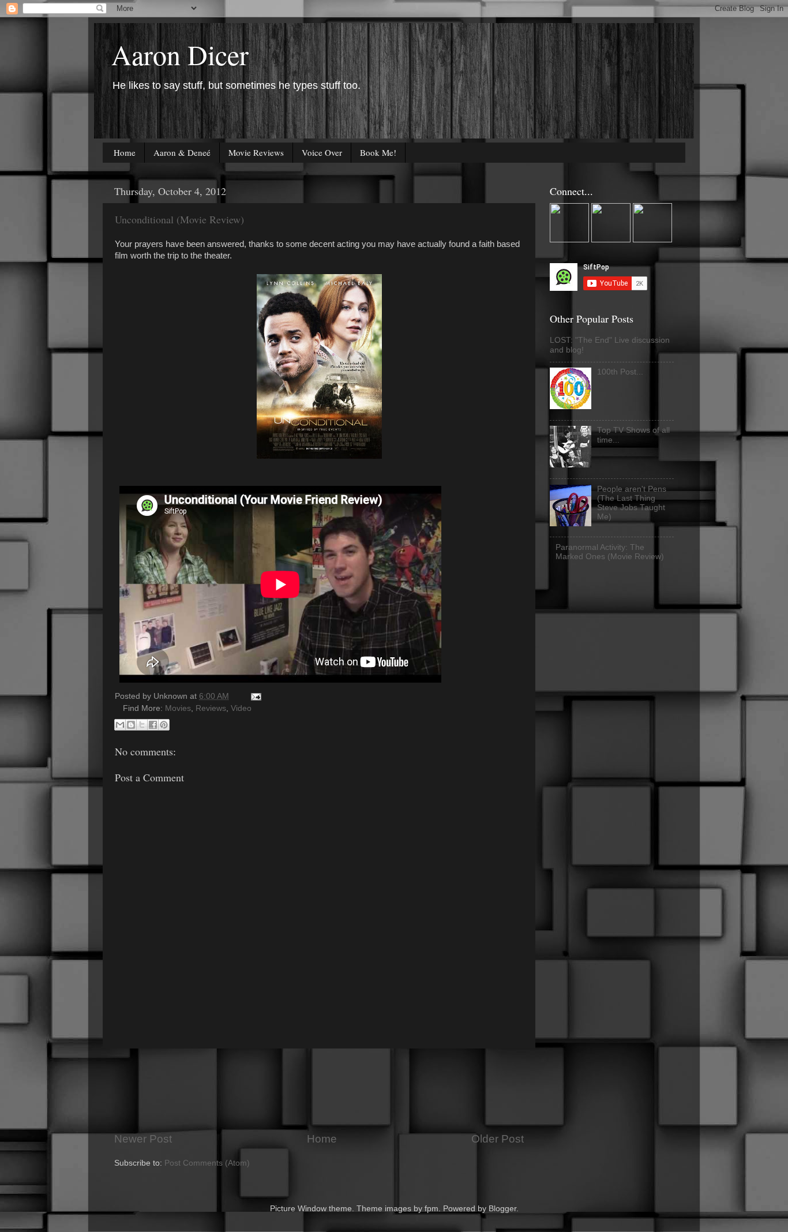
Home (125, 152)
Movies (178, 708)
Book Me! (378, 152)
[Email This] (120, 725)
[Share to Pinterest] (164, 725)
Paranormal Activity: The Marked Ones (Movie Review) (610, 552)
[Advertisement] (324, 1090)
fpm (431, 1208)
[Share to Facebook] (153, 725)
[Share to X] (142, 725)
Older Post (497, 1139)
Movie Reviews (256, 152)
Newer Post (143, 1139)
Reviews (211, 708)
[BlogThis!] (131, 725)
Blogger (502, 1208)
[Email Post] (254, 696)
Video (241, 708)
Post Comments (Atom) (207, 1163)
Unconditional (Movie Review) (179, 219)
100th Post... (620, 372)
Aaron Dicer (180, 54)
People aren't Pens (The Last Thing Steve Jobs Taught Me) (631, 503)
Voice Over (322, 152)
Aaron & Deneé (182, 152)
